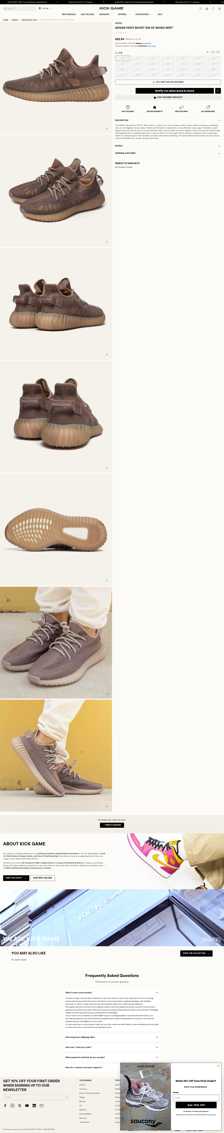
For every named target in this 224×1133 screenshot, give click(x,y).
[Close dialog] (218, 1066)
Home (5, 20)
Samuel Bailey (85, 1114)
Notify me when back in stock (174, 91)
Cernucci (83, 1089)
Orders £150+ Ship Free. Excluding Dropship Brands (98, 2)
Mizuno (82, 1102)
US (213, 52)
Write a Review (114, 826)
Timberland (84, 1122)
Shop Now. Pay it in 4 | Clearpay (45, 2)
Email (175, 1092)
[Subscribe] (66, 1097)
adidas (15, 20)
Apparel (122, 14)
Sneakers (104, 14)
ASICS (82, 1085)
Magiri (82, 1097)
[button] (106, 14)
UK (207, 52)
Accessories (142, 14)
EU (218, 52)
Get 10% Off (196, 1105)
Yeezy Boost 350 (29, 20)
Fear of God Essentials (89, 1093)
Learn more (146, 43)
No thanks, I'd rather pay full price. (196, 1111)
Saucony (83, 1118)
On (80, 1106)
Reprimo (83, 1110)
